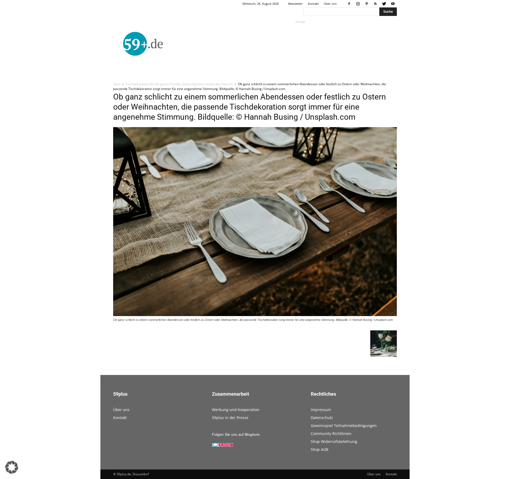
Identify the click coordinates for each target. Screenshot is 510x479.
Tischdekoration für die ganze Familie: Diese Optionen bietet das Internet (179, 84)
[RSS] (375, 3)
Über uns (330, 4)
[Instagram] (358, 3)
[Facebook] (349, 3)
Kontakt (313, 4)
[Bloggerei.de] (222, 445)
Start (116, 84)
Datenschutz (322, 417)
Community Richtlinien (331, 433)
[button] (11, 467)
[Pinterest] (367, 3)
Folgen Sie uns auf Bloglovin (236, 434)
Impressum (321, 409)
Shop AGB (319, 449)
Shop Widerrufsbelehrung (334, 441)
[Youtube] (393, 3)
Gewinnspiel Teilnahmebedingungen (344, 425)
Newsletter (295, 4)
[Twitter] (384, 3)
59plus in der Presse (230, 417)
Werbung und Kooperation (236, 409)
